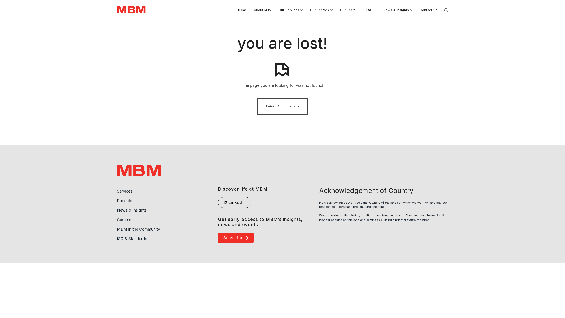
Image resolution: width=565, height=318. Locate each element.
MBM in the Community (138, 229)
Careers (124, 219)
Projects (124, 200)
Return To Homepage (282, 106)
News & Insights (132, 210)
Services (124, 191)
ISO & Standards (132, 238)
